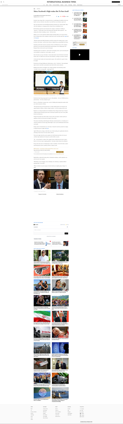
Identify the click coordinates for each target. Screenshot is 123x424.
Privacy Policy (57, 413)
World (47, 4)
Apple (66, 36)
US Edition (119, 4)
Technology (70, 4)
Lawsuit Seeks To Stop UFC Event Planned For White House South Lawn (78, 19)
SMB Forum (44, 411)
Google (47, 128)
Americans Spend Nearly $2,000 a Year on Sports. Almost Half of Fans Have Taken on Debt (59, 308)
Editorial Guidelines (60, 194)
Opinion (74, 4)
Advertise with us (57, 416)
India (68, 410)
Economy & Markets (56, 4)
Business (62, 4)
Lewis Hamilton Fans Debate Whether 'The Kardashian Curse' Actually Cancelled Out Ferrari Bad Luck (41, 292)
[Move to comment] (68, 16)
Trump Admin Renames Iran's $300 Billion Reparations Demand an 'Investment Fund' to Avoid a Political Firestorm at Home (60, 323)
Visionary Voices (45, 408)
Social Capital (45, 410)
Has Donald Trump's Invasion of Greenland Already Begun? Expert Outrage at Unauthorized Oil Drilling (60, 400)
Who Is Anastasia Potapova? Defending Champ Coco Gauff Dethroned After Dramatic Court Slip (42, 308)
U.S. (44, 4)
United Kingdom (70, 413)
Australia (69, 408)
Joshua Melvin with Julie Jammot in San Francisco (43, 15)
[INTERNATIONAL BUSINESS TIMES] (61, 2)
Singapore (69, 411)
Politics (50, 4)
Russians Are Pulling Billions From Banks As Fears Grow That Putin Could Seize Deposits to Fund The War (42, 339)
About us (56, 408)
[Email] (66, 16)
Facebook (37, 37)
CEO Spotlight (45, 416)
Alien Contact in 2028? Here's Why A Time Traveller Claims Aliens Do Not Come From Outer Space (41, 355)
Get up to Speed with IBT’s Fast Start (81, 42)
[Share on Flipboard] (62, 16)
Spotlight (44, 413)
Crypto (66, 4)
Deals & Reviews (79, 4)
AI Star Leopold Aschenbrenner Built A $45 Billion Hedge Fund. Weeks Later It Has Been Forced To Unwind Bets (60, 355)
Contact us (56, 410)
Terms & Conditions (58, 411)
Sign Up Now (82, 44)
